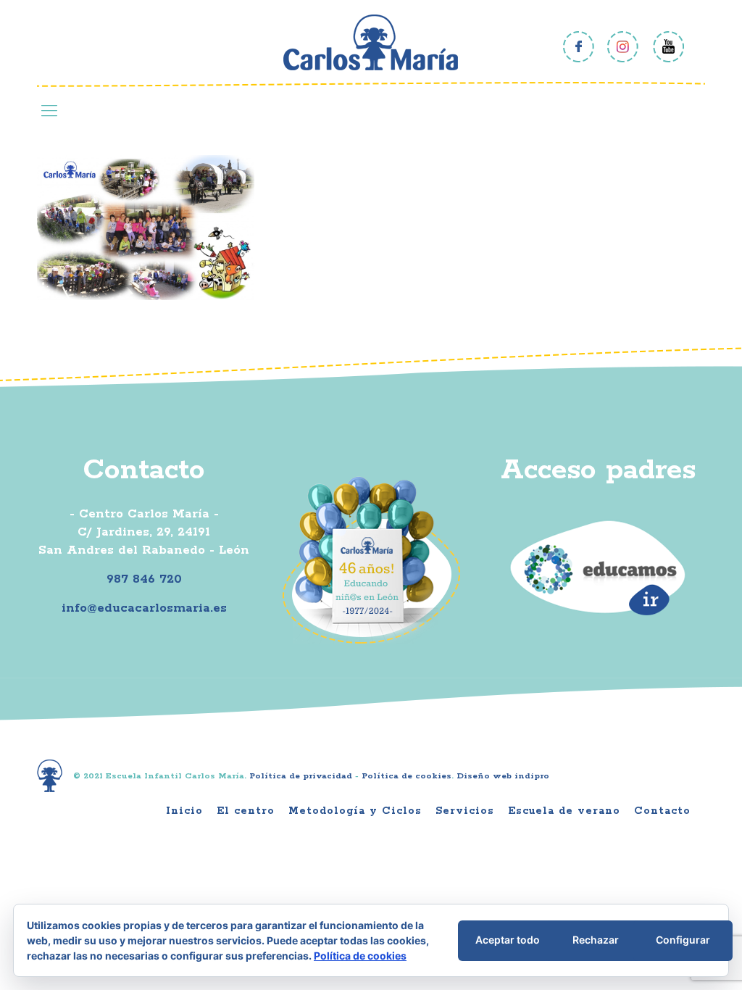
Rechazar (595, 939)
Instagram (623, 46)
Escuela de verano (564, 811)
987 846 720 (144, 579)
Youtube (668, 46)
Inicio (184, 811)
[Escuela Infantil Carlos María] (370, 42)
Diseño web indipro (503, 775)
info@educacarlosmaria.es (144, 608)
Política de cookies (406, 775)
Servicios (464, 811)
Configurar (683, 939)
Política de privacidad (300, 775)
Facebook (578, 46)
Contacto (662, 811)
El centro (246, 811)
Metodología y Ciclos (355, 811)
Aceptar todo (507, 939)
